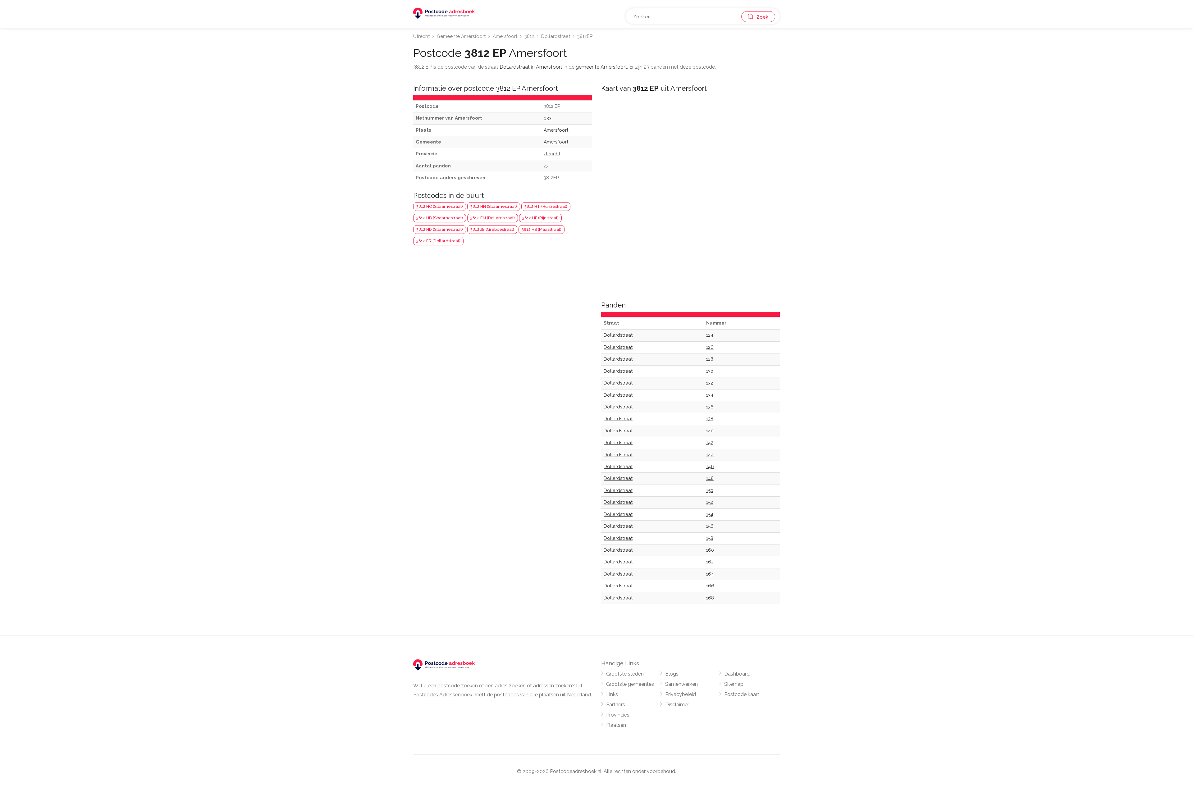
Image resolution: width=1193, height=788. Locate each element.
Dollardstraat (555, 36)
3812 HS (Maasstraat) (541, 229)
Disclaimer (677, 705)
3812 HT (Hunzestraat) (545, 206)
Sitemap (733, 684)
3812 (529, 36)
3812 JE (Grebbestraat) (492, 229)
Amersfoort (505, 36)
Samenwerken (681, 684)
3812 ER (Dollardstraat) (438, 241)
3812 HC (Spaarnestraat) (439, 206)
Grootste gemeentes (630, 684)
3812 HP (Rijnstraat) (540, 218)
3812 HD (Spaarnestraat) (439, 229)
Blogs (672, 674)
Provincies (617, 715)
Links (612, 694)
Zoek (760, 17)
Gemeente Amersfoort (461, 36)
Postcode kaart (741, 694)
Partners (615, 705)
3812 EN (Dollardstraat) (492, 218)
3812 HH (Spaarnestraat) (493, 206)
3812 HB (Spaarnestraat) (439, 218)
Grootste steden (625, 674)
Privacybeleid (680, 694)
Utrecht (421, 36)
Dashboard (737, 674)
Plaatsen (616, 725)
